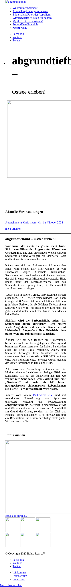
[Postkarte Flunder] (28, 546)
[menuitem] (39, 8)
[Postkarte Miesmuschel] (43, 546)
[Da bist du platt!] (28, 531)
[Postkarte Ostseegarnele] (12, 546)
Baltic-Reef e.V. (43, 395)
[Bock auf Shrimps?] (12, 531)
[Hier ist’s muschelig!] (43, 531)
